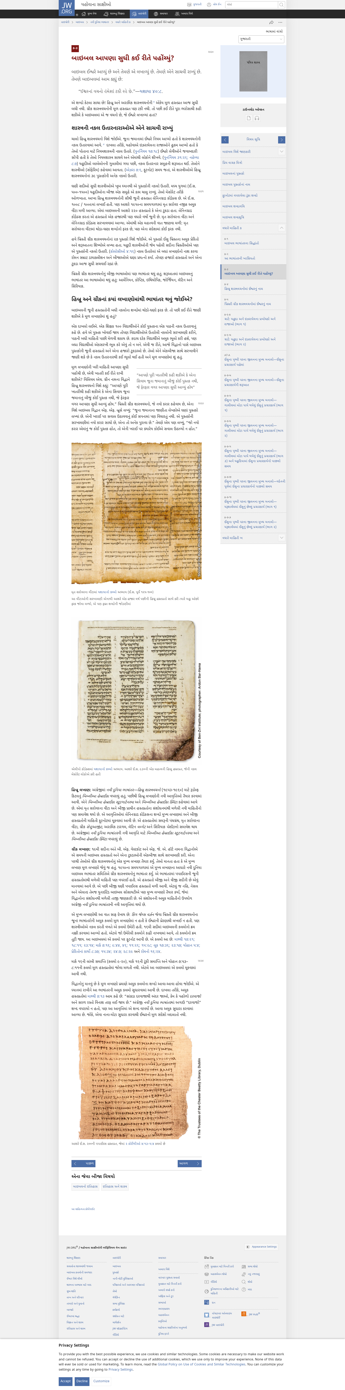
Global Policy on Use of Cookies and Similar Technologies (201, 1365)
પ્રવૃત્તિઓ (162, 1321)
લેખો (115, 1291)
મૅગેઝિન (116, 1297)
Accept (65, 1381)
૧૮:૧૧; (76, 945)
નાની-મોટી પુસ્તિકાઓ (123, 1279)
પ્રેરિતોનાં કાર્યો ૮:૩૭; (85, 951)
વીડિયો (116, 1335)
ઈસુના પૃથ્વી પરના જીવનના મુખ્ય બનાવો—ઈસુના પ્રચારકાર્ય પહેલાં (254, 360)
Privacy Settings (121, 1370)
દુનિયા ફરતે (163, 1334)
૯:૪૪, (116, 945)
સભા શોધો (249, 1267)
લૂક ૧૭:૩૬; (161, 945)
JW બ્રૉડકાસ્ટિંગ (120, 1328)
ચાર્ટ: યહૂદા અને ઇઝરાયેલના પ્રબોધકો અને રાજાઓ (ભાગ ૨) (250, 340)
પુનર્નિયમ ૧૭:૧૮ (146, 151)
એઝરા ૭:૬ (133, 170)
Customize (101, 1381)
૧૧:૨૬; (134, 945)
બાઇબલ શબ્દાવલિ (233, 207)
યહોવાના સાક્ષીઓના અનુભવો (172, 1327)
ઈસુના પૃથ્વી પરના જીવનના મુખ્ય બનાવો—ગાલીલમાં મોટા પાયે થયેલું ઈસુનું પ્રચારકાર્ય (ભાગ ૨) (253, 429)
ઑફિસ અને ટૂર (165, 1296)
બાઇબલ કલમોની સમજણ (79, 1272)
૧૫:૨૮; (146, 945)
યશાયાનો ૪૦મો (107, 592)
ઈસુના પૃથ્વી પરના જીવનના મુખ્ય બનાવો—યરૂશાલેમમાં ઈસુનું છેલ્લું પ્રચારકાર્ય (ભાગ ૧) (250, 502)
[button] (114, 14)
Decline (82, 1381)
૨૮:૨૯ (127, 951)
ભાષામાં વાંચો (274, 32)
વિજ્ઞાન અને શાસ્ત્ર (75, 1322)
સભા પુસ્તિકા (119, 1303)
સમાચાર (162, 1258)
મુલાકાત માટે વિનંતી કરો (169, 1284)
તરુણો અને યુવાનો (75, 1303)
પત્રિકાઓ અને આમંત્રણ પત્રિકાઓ (129, 1285)
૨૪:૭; (117, 951)
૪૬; (124, 945)
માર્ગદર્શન (117, 1322)
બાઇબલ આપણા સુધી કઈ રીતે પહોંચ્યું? (248, 272)
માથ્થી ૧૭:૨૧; (184, 939)
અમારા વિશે (164, 1269)
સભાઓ (162, 1302)
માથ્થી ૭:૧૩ (96, 996)
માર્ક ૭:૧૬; (103, 945)
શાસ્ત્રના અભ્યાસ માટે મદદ (79, 1285)
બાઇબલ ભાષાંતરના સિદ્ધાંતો (241, 241)
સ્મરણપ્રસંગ (164, 1309)
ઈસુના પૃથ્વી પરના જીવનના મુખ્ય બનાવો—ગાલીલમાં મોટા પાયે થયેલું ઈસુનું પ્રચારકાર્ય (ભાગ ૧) (253, 403)
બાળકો (70, 1310)
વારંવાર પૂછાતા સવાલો (169, 1278)
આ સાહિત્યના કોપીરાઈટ (83, 1209)
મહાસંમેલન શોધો (215, 1275)
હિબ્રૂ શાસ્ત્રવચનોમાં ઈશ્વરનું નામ (243, 287)
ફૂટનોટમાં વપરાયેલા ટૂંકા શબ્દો (240, 196)
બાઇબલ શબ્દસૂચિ (233, 218)
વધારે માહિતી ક (123, 22)
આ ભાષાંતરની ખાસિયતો (239, 257)
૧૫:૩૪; (106, 951)
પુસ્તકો (116, 1272)
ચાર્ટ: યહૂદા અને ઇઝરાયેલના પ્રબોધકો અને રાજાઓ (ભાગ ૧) (250, 320)
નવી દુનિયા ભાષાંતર (99, 22)
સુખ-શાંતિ (71, 1291)
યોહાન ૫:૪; (191, 945)
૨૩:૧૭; (176, 945)
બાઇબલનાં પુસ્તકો (233, 174)
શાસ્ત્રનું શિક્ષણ (73, 1258)
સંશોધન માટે (118, 1316)
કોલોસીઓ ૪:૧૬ (122, 251)
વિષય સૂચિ (253, 140)
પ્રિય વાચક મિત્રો (232, 163)
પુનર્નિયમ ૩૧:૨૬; (176, 157)
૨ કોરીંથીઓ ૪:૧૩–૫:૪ (140, 1144)
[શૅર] (271, 22)
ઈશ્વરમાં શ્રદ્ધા (73, 1316)
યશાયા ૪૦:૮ (151, 92)
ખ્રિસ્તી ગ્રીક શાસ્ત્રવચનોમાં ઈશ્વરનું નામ (247, 302)
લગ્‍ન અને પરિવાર (75, 1297)
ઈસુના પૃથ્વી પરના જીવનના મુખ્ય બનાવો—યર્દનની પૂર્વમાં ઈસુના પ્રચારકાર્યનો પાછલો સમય (254, 482)
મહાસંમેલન (163, 1315)
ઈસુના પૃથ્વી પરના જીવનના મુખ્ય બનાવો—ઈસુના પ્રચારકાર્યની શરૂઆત (254, 380)
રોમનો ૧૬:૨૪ (150, 951)
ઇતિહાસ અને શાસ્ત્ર (76, 1328)
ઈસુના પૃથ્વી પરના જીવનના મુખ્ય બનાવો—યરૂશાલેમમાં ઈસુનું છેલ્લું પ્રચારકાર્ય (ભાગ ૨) (250, 522)
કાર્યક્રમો (116, 1310)
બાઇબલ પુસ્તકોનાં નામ (236, 185)
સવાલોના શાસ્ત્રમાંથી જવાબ (80, 1266)
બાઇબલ (80, 22)
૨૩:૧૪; (88, 945)
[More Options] (280, 22)
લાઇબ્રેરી (65, 22)
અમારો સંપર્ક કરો (166, 1290)
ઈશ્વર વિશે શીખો (74, 1279)
